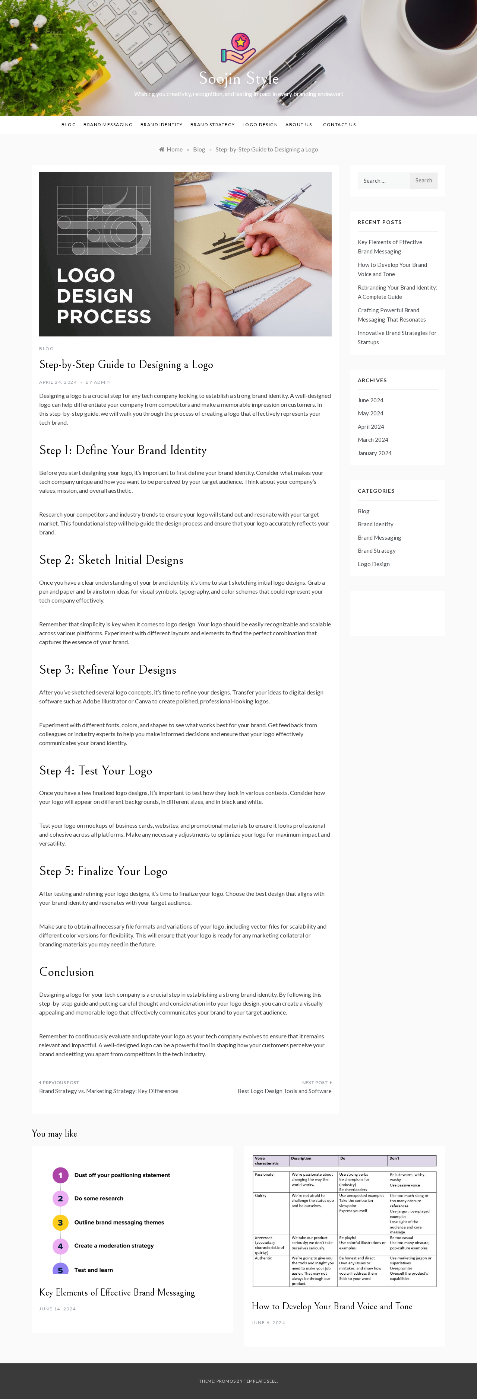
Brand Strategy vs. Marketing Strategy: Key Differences (109, 1090)
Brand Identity (161, 124)
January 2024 (375, 453)
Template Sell (260, 1381)
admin (102, 382)
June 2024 (370, 400)
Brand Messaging (108, 124)
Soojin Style (238, 78)
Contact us (339, 124)
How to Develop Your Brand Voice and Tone (332, 1306)
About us (298, 124)
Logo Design (260, 124)
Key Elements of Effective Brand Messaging (117, 1292)
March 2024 (373, 439)
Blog (68, 124)
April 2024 (371, 426)
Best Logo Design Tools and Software (285, 1090)
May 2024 (370, 413)
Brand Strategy (212, 124)
